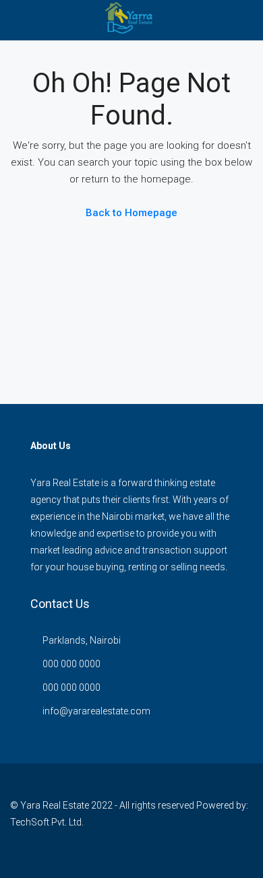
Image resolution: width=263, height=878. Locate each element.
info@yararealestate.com (96, 711)
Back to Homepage (131, 213)
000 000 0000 (71, 663)
